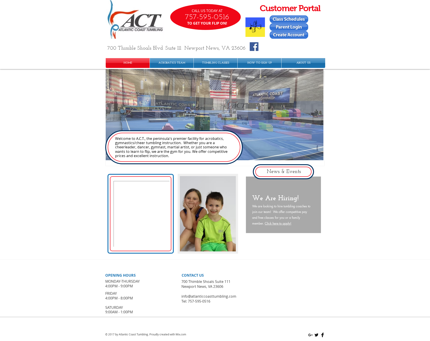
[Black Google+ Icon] (310, 335)
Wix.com (181, 334)
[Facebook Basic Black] (322, 335)
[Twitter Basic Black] (316, 335)
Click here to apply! (278, 223)
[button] (214, 114)
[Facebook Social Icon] (254, 46)
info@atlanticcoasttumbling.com (208, 296)
